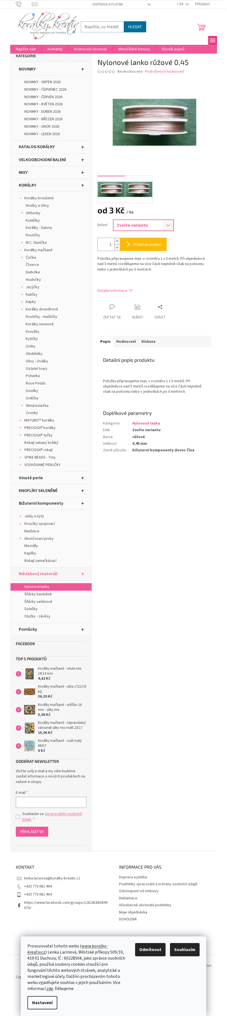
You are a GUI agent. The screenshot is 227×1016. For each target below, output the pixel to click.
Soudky (32, 391)
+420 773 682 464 (38, 886)
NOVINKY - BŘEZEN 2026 (43, 119)
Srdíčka (32, 398)
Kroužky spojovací (39, 524)
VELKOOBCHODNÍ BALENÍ (42, 160)
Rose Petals (36, 383)
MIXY (23, 172)
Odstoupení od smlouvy (139, 891)
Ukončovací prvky (39, 538)
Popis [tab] (105, 341)
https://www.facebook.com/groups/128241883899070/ (65, 905)
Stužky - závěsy (37, 616)
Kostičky (33, 235)
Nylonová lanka (36, 587)
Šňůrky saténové (38, 601)
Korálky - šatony (39, 228)
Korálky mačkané (38, 250)
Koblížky (33, 220)
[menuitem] (26, 49)
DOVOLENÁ (128, 919)
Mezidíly (31, 546)
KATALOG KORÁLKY (37, 147)
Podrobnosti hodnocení (164, 71)
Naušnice (31, 531)
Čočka (31, 257)
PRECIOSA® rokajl (38, 450)
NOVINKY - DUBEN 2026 (42, 111)
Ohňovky (33, 213)
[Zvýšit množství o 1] (117, 241)
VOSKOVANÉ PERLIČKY (42, 465)
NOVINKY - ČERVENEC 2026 (45, 89)
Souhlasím (184, 950)
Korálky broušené (39, 198)
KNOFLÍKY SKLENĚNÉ (38, 491)
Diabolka (33, 272)
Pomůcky (28, 629)
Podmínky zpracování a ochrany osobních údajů (158, 884)
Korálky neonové (40, 324)
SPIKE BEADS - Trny (40, 457)
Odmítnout (150, 950)
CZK (180, 4)
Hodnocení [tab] (126, 341)
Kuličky (31, 294)
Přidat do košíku (147, 244)
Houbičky (33, 279)
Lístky (30, 346)
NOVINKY (27, 69)
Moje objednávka (133, 912)
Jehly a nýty (34, 516)
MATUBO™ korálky (39, 420)
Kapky (31, 302)
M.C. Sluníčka (36, 242)
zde (50, 989)
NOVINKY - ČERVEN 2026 (43, 97)
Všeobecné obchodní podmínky (145, 905)
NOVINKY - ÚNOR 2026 (41, 126)
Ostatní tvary (36, 368)
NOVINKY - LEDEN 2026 (42, 134)
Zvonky (32, 413)
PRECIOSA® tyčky (38, 435)
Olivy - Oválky (37, 361)
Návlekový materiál (38, 574)
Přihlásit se (32, 831)
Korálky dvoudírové (42, 309)
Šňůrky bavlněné (38, 594)
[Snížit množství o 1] (117, 247)
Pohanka (33, 376)
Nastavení (42, 1003)
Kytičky (32, 339)
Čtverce (32, 265)
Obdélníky (34, 354)
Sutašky (31, 609)
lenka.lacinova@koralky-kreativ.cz (52, 878)
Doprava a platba (108, 4)
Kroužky (32, 331)
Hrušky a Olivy (37, 205)
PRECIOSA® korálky (40, 428)
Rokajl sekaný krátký (41, 443)
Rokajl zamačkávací (40, 561)
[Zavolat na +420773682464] (24, 4)
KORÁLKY (27, 185)
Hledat (135, 26)
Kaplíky (30, 553)
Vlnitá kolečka (37, 406)
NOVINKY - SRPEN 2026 (42, 82)
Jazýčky (32, 287)
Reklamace (128, 898)
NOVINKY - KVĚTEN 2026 (43, 104)
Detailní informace (112, 291)
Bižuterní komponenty (41, 503)
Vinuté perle (31, 478)
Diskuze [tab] (148, 341)
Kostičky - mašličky (41, 317)
